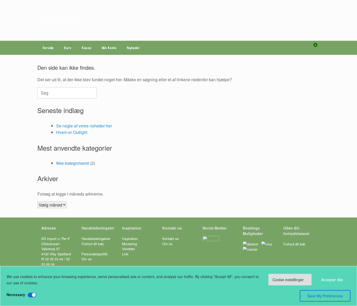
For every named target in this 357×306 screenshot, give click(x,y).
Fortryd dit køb (93, 243)
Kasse (86, 48)
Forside (48, 48)
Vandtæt (128, 248)
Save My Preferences (325, 295)
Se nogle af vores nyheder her (84, 126)
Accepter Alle (332, 279)
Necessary (16, 294)
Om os (87, 258)
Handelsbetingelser (96, 238)
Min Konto (109, 48)
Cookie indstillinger (288, 279)
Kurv (67, 48)
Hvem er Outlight (71, 132)
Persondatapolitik (95, 253)
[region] (178, 286)
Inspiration (130, 238)
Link (125, 253)
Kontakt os (170, 238)
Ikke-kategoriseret (72, 163)
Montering (129, 243)
